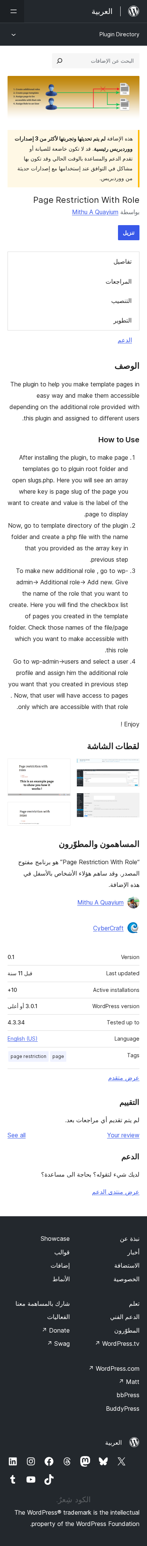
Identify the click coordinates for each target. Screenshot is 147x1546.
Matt (128, 1381)
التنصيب (121, 300)
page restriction (28, 1056)
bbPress (127, 1395)
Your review (123, 1135)
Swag (58, 1343)
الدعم (125, 340)
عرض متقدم (123, 1077)
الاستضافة (126, 1265)
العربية (113, 1442)
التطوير (122, 320)
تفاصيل (122, 261)
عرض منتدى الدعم (115, 1191)
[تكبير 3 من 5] (129, 803)
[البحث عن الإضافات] (59, 60)
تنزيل (129, 232)
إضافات (60, 1265)
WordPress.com (113, 1368)
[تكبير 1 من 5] (129, 768)
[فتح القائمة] (12, 11)
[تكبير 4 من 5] (60, 768)
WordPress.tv (117, 1343)
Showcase (55, 1238)
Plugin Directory (119, 34)
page (58, 1056)
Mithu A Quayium (95, 212)
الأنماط (61, 1279)
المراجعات (119, 281)
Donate (55, 1330)
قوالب (62, 1252)
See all (17, 1135)
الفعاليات (58, 1317)
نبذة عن (129, 1238)
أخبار (133, 1252)
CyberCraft (108, 928)
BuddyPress (122, 1408)
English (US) (23, 1038)
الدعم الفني (124, 1317)
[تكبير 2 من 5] (129, 779)
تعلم (134, 1303)
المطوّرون (126, 1330)
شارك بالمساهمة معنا (42, 1303)
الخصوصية (126, 1279)
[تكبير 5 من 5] (60, 812)
